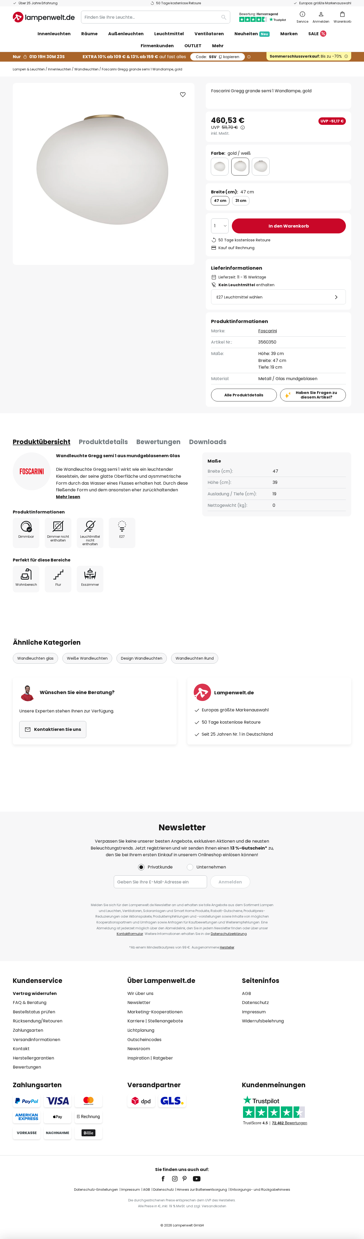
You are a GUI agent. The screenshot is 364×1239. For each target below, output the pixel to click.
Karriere (135, 1021)
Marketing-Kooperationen (155, 1012)
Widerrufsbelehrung (263, 1021)
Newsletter (139, 1002)
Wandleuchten (86, 69)
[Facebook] (166, 1179)
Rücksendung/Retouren (37, 1021)
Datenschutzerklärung (229, 933)
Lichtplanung (140, 1030)
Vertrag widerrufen (35, 993)
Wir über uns (140, 993)
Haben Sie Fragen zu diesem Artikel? (316, 395)
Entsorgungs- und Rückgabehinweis (260, 1189)
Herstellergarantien (33, 1058)
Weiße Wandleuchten (87, 658)
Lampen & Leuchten (29, 69)
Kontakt (21, 1049)
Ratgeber (163, 1058)
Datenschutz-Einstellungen (96, 1189)
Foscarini (267, 331)
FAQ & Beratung (29, 1002)
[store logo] (44, 17)
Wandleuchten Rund (195, 658)
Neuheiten (251, 34)
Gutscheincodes (144, 1040)
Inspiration (138, 1058)
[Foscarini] (32, 471)
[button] (182, 94)
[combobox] (155, 17)
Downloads (208, 441)
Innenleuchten (59, 69)
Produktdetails (103, 441)
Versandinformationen (36, 1040)
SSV (217, 56)
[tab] (41, 442)
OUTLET (192, 46)
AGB (246, 993)
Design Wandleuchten (141, 658)
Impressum (254, 1012)
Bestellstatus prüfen (34, 1012)
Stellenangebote (165, 1021)
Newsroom (138, 1049)
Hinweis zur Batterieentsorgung (202, 1189)
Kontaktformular (130, 933)
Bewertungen (158, 441)
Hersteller (227, 947)
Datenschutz (255, 1002)
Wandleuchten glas (35, 658)
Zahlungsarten (28, 1030)
